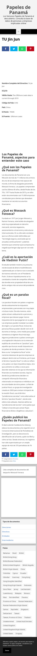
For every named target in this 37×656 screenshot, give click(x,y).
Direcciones (6, 527)
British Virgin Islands (10, 569)
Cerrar (7, 650)
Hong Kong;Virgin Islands (12, 585)
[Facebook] (5, 49)
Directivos (15, 459)
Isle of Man (7, 589)
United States (8, 633)
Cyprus (15, 573)
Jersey (16, 589)
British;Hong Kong (9, 557)
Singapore (24, 609)
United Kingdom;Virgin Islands (14, 629)
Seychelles (14, 609)
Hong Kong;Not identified (12, 581)
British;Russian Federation (12, 561)
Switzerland (7, 613)
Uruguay (19, 633)
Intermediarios (7, 540)
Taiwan (16, 613)
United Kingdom (9, 625)
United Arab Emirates (24, 621)
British (21, 553)
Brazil (15, 553)
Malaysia (18, 593)
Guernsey (15, 577)
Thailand (27, 617)
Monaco (27, 593)
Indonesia (27, 585)
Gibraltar (6, 577)
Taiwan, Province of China (12, 617)
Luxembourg (7, 593)
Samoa (5, 609)
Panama (25, 597)
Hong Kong (26, 577)
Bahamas (6, 553)
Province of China (9, 601)
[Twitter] (14, 49)
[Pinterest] (30, 49)
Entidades (5, 536)
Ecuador (23, 573)
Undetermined (8, 621)
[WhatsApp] (22, 49)
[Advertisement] (18, 65)
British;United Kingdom (11, 565)
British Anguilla (28, 565)
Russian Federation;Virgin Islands (15, 605)
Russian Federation (25, 601)
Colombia (6, 573)
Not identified (14, 597)
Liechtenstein (25, 589)
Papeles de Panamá (18, 10)
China (14, 461)
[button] (18, 31)
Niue (5, 597)
